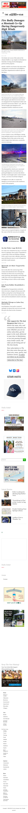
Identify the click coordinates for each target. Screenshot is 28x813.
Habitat (5, 739)
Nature (5, 743)
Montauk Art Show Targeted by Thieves (13, 266)
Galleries (5, 716)
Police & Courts (5, 695)
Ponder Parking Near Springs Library (19, 510)
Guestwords (6, 767)
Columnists (6, 763)
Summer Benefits (5, 721)
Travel (4, 733)
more (3, 410)
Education (5, 706)
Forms (4, 781)
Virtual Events (5, 724)
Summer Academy (5, 797)
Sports (4, 747)
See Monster (6, 718)
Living (4, 731)
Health (4, 741)
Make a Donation (5, 793)
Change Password (5, 790)
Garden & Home (5, 754)
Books (4, 714)
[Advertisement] (14, 646)
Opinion (5, 761)
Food (4, 737)
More (4, 773)
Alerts (4, 787)
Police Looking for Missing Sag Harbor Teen (18, 493)
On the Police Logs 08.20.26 (11, 248)
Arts (4, 712)
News (4, 692)
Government (6, 702)
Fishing (5, 735)
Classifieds (6, 779)
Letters (5, 769)
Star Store (5, 783)
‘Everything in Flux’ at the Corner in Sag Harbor (19, 502)
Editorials (5, 765)
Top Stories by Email (6, 800)
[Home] (14, 14)
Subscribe (5, 785)
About (4, 775)
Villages (5, 708)
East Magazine (5, 750)
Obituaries (5, 698)
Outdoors (5, 745)
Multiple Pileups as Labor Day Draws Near (13, 303)
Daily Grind (6, 704)
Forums (5, 579)
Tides (4, 756)
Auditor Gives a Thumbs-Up (17, 518)
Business (5, 700)
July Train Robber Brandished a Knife (13, 285)
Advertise (5, 777)
